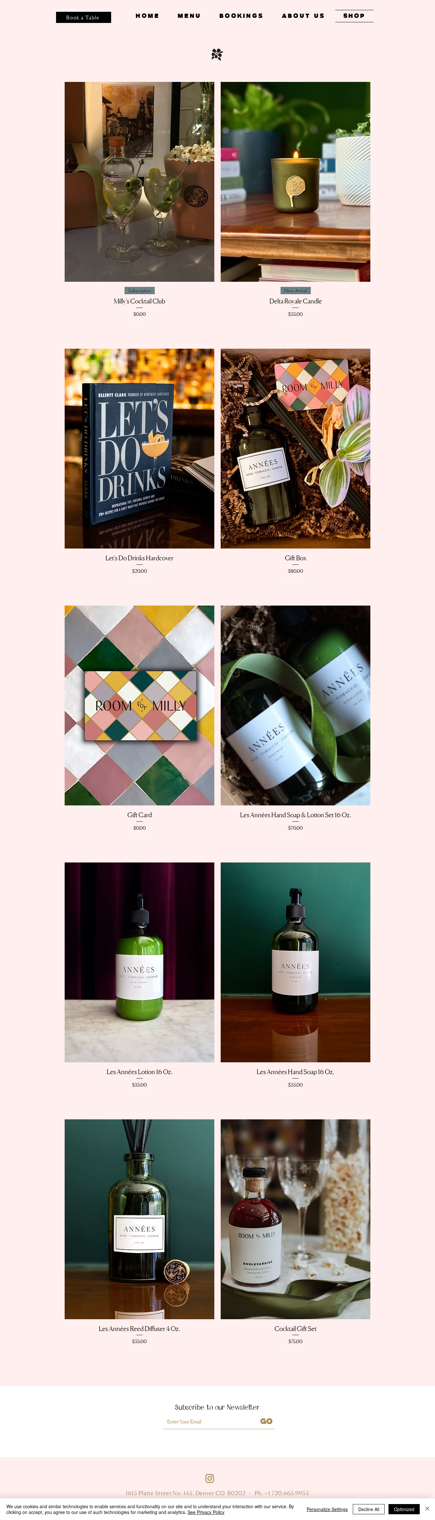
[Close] (427, 1509)
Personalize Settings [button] (327, 1509)
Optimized (404, 1509)
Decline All (368, 1509)
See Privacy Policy (206, 1512)
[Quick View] (139, 182)
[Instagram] (210, 1478)
